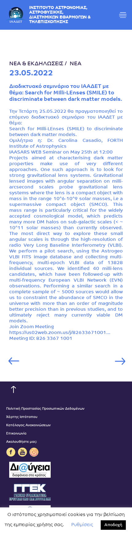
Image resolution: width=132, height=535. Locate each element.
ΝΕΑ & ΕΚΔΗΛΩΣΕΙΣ (36, 64)
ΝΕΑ (75, 64)
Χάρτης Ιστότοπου (21, 417)
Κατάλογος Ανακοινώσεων (28, 425)
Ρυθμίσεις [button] (82, 525)
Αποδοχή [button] (113, 525)
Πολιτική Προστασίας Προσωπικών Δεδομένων (45, 409)
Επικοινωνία (16, 433)
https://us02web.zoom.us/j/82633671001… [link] (59, 333)
